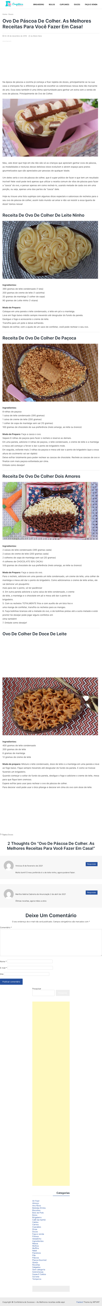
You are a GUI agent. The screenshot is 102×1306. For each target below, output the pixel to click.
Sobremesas (37, 1272)
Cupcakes (36, 1227)
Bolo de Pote (38, 1213)
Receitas (36, 1265)
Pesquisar (36, 988)
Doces (10, 14)
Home (4, 14)
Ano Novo (36, 1205)
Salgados (36, 1267)
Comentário (6, 927)
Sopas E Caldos (39, 1274)
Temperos (36, 1279)
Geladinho (36, 1239)
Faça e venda (38, 1234)
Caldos (35, 1222)
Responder (91, 864)
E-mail (3, 968)
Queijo (35, 1262)
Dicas (34, 1229)
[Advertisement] (23, 59)
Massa (35, 1243)
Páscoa (35, 1258)
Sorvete (35, 1276)
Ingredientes (38, 1241)
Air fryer (36, 1201)
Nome (3, 961)
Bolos (34, 1215)
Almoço (35, 1203)
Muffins (35, 1248)
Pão (34, 1255)
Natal (34, 1250)
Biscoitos (36, 1210)
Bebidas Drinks (39, 1208)
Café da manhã (38, 1220)
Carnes (35, 1224)
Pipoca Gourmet (39, 1260)
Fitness (35, 1236)
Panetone (36, 1253)
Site (1, 974)
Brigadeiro (37, 1217)
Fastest (79, 1302)
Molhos (35, 1246)
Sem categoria (38, 1269)
